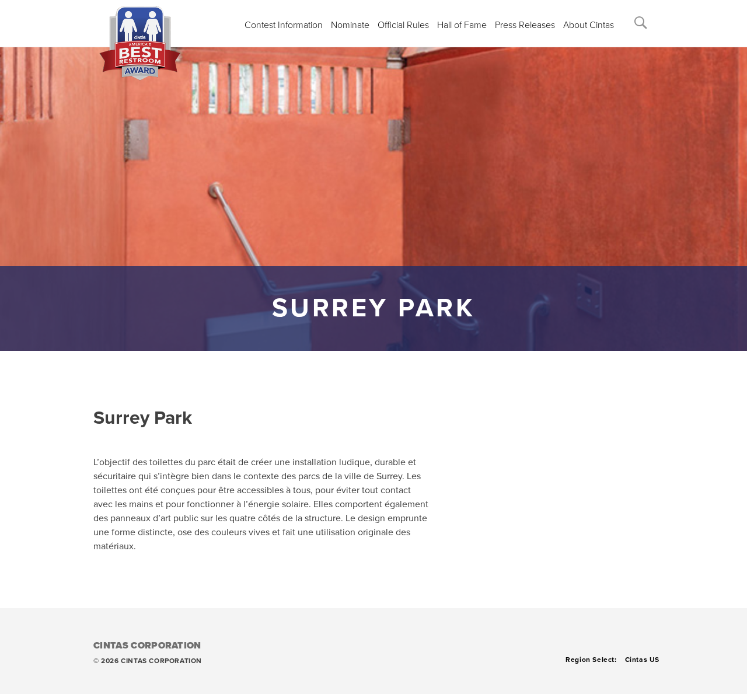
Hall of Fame (462, 25)
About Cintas (588, 25)
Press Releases (525, 25)
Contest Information (284, 25)
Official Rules (403, 25)
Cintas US (642, 659)
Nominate (350, 25)
